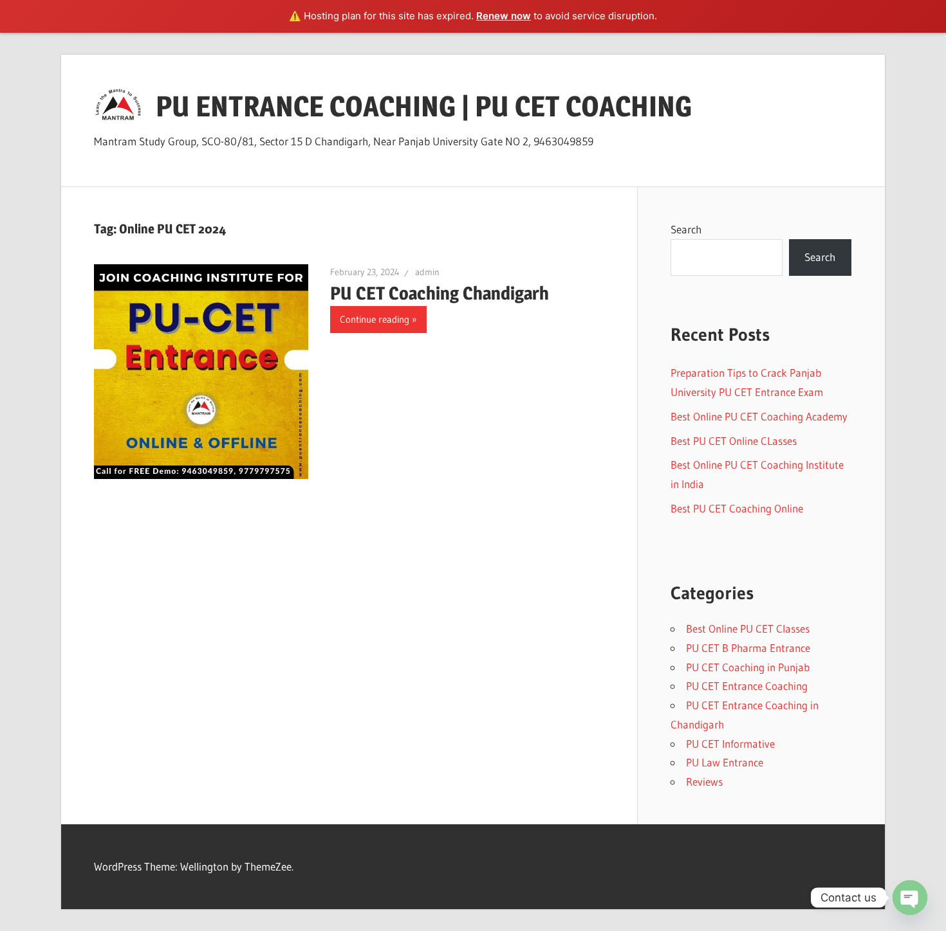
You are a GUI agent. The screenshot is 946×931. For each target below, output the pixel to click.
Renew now (503, 16)
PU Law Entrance (724, 762)
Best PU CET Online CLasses (734, 440)
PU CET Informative (730, 743)
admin (427, 272)
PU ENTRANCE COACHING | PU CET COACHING (424, 106)
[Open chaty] (910, 897)
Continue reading (374, 319)
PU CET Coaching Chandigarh (439, 293)
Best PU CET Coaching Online (737, 508)
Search (686, 229)
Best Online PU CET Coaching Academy (759, 416)
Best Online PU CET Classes (748, 628)
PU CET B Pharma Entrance (748, 648)
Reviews (704, 781)
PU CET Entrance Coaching (747, 685)
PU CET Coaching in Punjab (748, 667)
